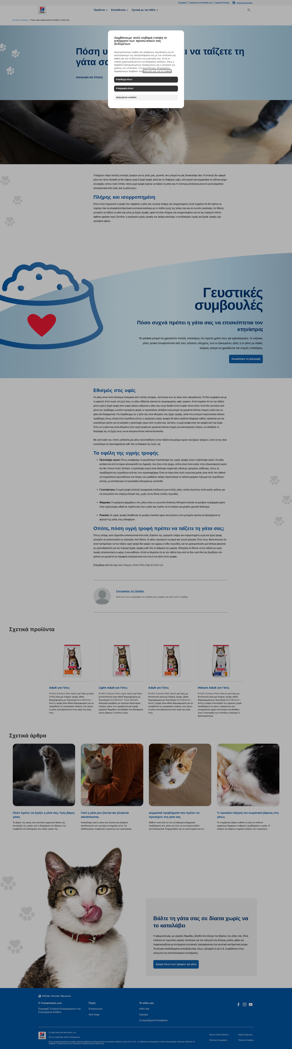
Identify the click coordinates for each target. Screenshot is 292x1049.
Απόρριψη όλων (124, 88)
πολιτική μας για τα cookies (157, 71)
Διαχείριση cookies (126, 97)
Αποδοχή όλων (124, 79)
